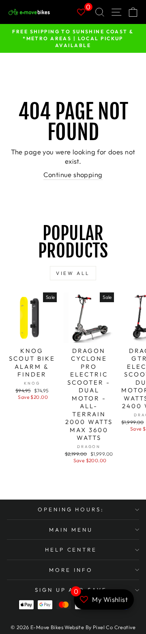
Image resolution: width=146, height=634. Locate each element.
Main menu (71, 529)
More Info (71, 570)
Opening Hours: (71, 509)
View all (73, 273)
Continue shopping (72, 174)
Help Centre (71, 549)
